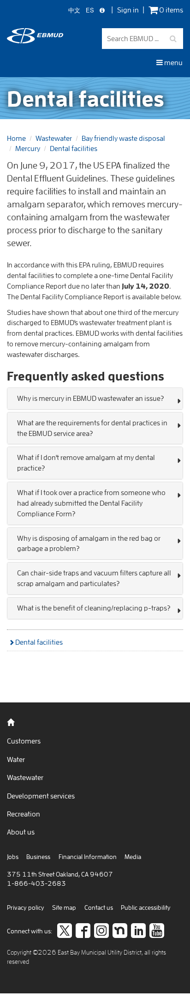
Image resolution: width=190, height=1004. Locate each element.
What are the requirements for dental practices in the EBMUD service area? (92, 427)
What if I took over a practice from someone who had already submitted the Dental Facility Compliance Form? (91, 503)
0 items (170, 10)
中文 (74, 10)
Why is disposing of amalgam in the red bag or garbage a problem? (88, 543)
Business (38, 856)
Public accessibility (146, 907)
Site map (64, 907)
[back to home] (35, 40)
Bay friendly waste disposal (123, 138)
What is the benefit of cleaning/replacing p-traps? (93, 608)
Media (133, 856)
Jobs (12, 856)
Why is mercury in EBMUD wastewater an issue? (90, 398)
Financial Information (88, 856)
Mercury (27, 148)
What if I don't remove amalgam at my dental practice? (86, 462)
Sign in (128, 9)
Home (16, 138)
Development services (41, 796)
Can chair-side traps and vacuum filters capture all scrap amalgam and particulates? (94, 578)
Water (16, 759)
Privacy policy (25, 907)
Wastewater (54, 138)
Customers (24, 741)
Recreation (23, 814)
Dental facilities (73, 148)
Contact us (98, 907)
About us (21, 832)
